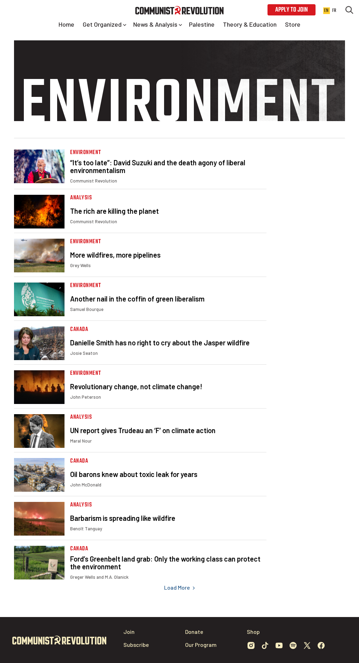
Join (129, 631)
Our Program (201, 644)
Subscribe (136, 644)
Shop (253, 631)
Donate (194, 631)
